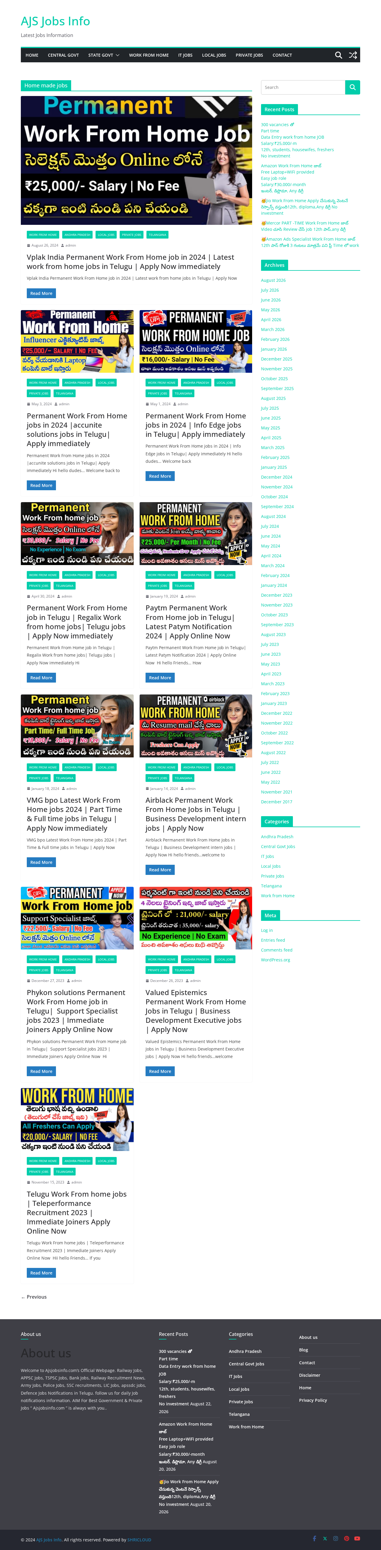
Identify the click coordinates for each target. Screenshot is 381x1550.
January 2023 (274, 703)
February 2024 (275, 575)
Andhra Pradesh (77, 235)
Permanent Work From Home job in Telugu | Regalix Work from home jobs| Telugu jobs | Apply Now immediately (77, 622)
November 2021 (277, 792)
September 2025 (277, 388)
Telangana (157, 235)
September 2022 (277, 742)
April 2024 (271, 556)
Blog (303, 1350)
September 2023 (277, 624)
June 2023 (271, 654)
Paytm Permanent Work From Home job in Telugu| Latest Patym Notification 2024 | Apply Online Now (190, 622)
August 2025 (273, 398)
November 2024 (277, 487)
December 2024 (276, 477)
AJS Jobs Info (55, 21)
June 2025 (271, 418)
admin (70, 245)
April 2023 (271, 674)
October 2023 (274, 615)
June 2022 (271, 772)
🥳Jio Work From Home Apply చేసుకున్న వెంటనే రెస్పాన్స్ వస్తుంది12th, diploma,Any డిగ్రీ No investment (304, 207)
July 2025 (270, 408)
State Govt (100, 55)
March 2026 (273, 329)
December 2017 (276, 802)
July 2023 (270, 644)
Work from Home (149, 55)
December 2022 (276, 713)
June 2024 (271, 536)
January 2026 (274, 349)
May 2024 (270, 546)
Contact (282, 55)
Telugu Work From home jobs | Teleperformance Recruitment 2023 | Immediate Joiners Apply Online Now (77, 1212)
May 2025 (270, 428)
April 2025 (271, 437)
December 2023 (276, 595)
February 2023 (275, 693)
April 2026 (271, 319)
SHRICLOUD (139, 1540)
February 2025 (275, 457)
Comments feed (277, 950)
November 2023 (277, 605)
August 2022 (273, 752)
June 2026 (271, 300)
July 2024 (270, 526)
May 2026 (270, 310)
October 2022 (274, 733)
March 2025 (273, 447)
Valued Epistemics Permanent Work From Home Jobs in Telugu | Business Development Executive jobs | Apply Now (196, 1010)
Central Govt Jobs (278, 846)
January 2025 (274, 467)
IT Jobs (185, 55)
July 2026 (270, 290)
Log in (267, 930)
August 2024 (273, 516)
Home (32, 55)
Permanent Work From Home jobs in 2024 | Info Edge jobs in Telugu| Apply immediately (196, 425)
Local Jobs (214, 55)
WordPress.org (275, 960)
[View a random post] (353, 55)
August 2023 (273, 634)
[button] (116, 55)
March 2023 (273, 683)
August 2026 (273, 280)
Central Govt (63, 55)
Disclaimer (309, 1375)
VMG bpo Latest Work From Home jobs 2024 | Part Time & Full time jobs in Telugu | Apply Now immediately (74, 814)
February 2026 (275, 339)
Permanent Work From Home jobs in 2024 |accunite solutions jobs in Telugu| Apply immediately (77, 429)
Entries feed (273, 940)
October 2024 (274, 496)
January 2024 (274, 585)
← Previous (34, 1297)
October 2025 (274, 378)
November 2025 (277, 369)
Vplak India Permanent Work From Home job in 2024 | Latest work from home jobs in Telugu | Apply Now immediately (130, 261)
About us (308, 1337)
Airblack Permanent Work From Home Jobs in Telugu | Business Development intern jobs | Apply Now (196, 814)
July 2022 (270, 762)
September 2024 (277, 506)
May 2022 (270, 782)
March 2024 (273, 565)
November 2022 (277, 723)
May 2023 (270, 664)
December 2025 (276, 359)
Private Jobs (249, 55)
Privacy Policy (313, 1400)
